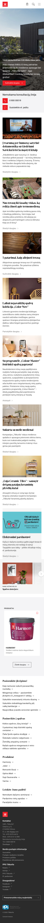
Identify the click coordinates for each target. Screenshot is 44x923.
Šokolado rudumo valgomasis (16, 738)
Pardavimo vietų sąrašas (14, 798)
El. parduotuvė (8, 876)
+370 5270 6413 (12, 834)
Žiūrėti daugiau (20, 665)
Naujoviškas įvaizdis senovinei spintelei (20, 710)
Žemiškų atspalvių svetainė (15, 742)
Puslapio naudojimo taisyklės (13, 855)
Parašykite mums (10, 802)
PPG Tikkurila (7, 874)
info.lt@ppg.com (12, 832)
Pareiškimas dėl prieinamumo (13, 860)
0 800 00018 (15, 100)
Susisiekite (6, 852)
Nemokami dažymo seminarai (16, 795)
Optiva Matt (8, 773)
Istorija (5, 871)
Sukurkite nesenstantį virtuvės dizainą (20, 699)
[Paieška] (33, 4)
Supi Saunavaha (10, 777)
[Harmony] (23, 633)
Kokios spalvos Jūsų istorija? (16, 724)
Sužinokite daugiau (12, 83)
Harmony (7, 762)
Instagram (6, 887)
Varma (6, 781)
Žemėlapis (6, 844)
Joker (5, 766)
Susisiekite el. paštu (18, 107)
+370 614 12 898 (13, 837)
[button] (27, 4)
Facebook (6, 884)
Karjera (5, 868)
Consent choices (8, 916)
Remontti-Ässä (9, 770)
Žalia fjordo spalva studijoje (15, 734)
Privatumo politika (9, 858)
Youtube (5, 889)
